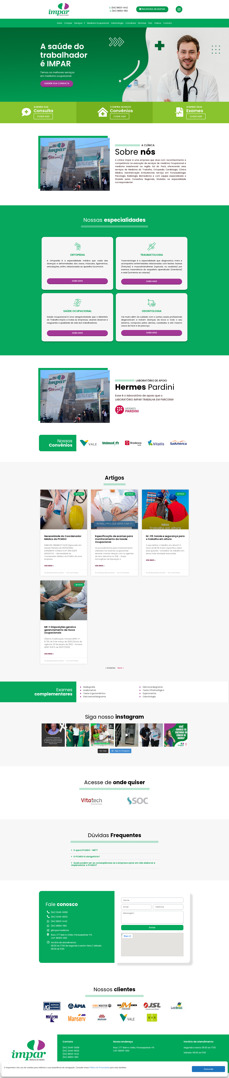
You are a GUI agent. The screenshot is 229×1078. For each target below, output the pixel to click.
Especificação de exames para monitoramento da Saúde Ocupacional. (114, 538)
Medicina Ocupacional (98, 23)
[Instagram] (179, 9)
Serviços (78, 23)
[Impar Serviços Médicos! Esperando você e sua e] (126, 735)
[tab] (114, 850)
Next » (120, 667)
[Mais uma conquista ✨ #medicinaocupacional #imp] (102, 735)
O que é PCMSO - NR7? (85, 850)
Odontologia (117, 23)
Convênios (130, 23)
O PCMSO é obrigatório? (86, 856)
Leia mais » (49, 566)
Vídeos (157, 23)
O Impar (68, 23)
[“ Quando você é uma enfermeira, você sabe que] (77, 735)
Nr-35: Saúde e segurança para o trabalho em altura (165, 537)
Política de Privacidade (99, 1067)
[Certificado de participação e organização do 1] (151, 735)
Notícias (142, 23)
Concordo (208, 1069)
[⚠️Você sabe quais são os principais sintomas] (175, 735)
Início (59, 23)
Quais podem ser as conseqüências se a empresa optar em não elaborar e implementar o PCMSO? (113, 864)
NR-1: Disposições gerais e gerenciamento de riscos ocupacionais (60, 629)
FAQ (150, 23)
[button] (152, 9)
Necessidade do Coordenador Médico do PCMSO (62, 537)
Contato (167, 23)
